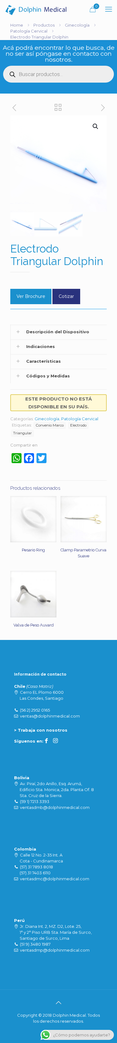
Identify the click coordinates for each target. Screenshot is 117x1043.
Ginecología (77, 25)
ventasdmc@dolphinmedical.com (54, 878)
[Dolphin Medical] (36, 9)
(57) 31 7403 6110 (35, 872)
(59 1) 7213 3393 (34, 801)
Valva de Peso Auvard (33, 625)
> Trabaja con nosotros (40, 730)
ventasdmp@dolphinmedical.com (55, 950)
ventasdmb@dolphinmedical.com (55, 807)
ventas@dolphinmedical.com (50, 715)
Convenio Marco (50, 425)
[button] (96, 126)
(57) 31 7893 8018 (36, 866)
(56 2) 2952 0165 (35, 710)
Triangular (22, 433)
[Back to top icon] (58, 1002)
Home (16, 25)
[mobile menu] (108, 9)
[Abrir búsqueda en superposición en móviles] (58, 74)
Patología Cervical (28, 30)
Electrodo (78, 425)
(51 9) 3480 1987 (35, 944)
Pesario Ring (33, 550)
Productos (44, 25)
